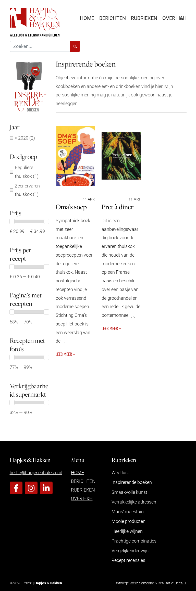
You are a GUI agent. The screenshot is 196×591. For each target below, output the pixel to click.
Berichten (112, 18)
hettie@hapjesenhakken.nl (36, 472)
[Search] (75, 46)
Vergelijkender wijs (130, 550)
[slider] (12, 221)
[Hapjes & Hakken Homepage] (35, 22)
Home (87, 18)
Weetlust (120, 472)
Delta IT (181, 583)
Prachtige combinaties (134, 541)
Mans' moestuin (128, 511)
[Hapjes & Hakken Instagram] (31, 488)
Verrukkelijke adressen (134, 502)
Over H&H (174, 18)
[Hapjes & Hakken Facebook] (16, 488)
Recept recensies (128, 560)
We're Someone (142, 583)
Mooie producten (128, 521)
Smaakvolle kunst (129, 492)
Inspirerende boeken (132, 482)
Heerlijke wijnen (127, 531)
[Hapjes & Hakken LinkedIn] (46, 488)
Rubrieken (144, 18)
